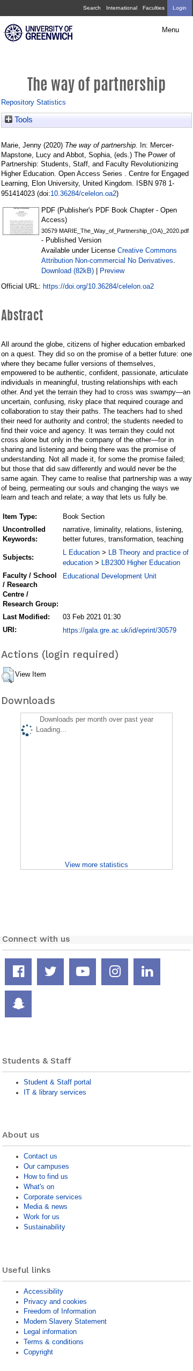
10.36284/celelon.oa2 (83, 193)
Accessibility (43, 1291)
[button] (8, 675)
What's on (39, 1187)
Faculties (154, 8)
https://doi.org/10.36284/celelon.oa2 (98, 286)
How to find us (46, 1176)
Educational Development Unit (110, 576)
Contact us (40, 1156)
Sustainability (44, 1227)
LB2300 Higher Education (140, 563)
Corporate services (53, 1197)
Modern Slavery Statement (65, 1321)
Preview (112, 271)
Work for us (42, 1217)
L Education (81, 552)
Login (180, 8)
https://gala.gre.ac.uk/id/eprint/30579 (119, 630)
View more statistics (96, 865)
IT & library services (55, 1092)
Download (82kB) (67, 271)
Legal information (50, 1332)
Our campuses (46, 1166)
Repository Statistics (33, 102)
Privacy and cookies (55, 1301)
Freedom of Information (60, 1311)
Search (92, 8)
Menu (170, 30)
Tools (22, 119)
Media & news (46, 1207)
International (121, 8)
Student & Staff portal (57, 1082)
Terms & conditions (54, 1342)
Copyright (38, 1352)
